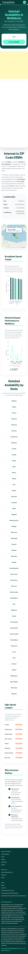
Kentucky (14, 496)
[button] (14, 234)
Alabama (14, 401)
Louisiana (14, 502)
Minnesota (14, 532)
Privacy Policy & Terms (7, 890)
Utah (14, 658)
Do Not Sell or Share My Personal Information (13, 895)
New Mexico (14, 580)
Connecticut (14, 436)
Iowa (14, 484)
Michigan (14, 526)
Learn (3, 877)
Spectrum (4, 862)
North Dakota (14, 598)
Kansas (14, 490)
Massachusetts (14, 520)
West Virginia (14, 681)
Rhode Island (14, 628)
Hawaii (14, 460)
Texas (14, 652)
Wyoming (14, 693)
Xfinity (3, 864)
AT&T (2, 856)
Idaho (14, 466)
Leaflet (11, 247)
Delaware (14, 442)
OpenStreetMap (17, 247)
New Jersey (14, 574)
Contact (3, 887)
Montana (14, 550)
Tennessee (14, 646)
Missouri (14, 544)
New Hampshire (14, 568)
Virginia (14, 669)
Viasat (3, 859)
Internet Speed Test (7, 872)
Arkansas (14, 418)
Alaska (14, 407)
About (3, 885)
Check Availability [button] (14, 42)
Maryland (14, 514)
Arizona (14, 413)
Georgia (14, 454)
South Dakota (14, 640)
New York (14, 586)
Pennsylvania (14, 622)
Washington (14, 675)
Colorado (14, 430)
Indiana (14, 478)
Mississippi (14, 538)
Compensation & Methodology (9, 893)
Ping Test (3, 875)
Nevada (14, 562)
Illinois (14, 472)
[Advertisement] (14, 65)
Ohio (14, 604)
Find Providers (5, 854)
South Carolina (14, 634)
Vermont (14, 664)
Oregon (14, 616)
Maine (14, 508)
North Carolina (14, 592)
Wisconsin (14, 687)
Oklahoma (14, 610)
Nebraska (14, 556)
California (14, 424)
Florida (14, 448)
